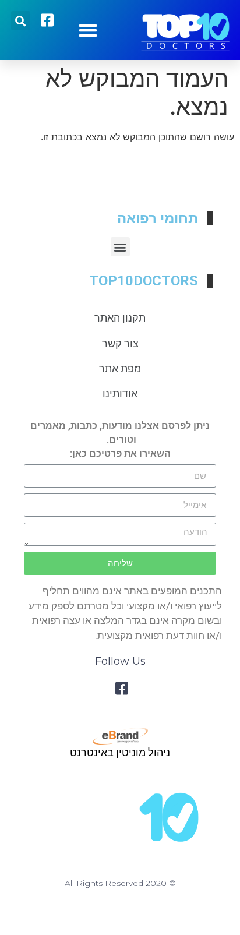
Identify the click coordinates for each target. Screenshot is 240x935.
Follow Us (120, 661)
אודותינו (120, 393)
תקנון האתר (120, 318)
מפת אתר (120, 368)
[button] (88, 30)
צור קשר (120, 343)
